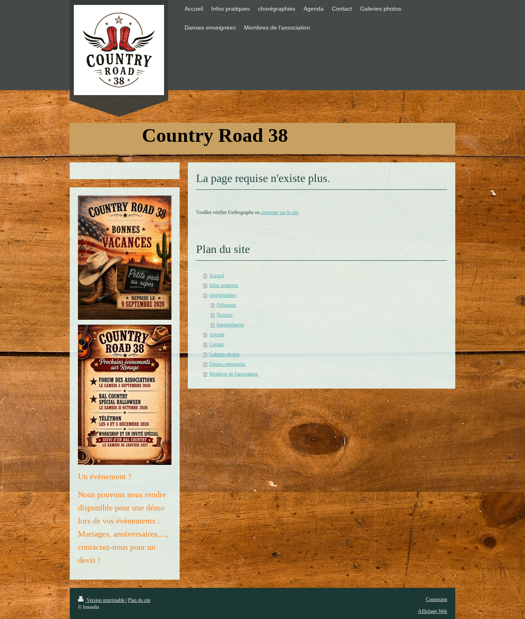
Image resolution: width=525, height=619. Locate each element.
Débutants (226, 305)
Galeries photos (224, 354)
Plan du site (139, 600)
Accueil (216, 275)
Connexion (436, 599)
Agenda (216, 334)
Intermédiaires (230, 325)
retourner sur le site (279, 212)
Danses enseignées (227, 364)
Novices (225, 315)
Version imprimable (105, 600)
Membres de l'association (233, 374)
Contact (216, 344)
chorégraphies (222, 295)
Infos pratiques (223, 285)
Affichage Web (432, 611)
